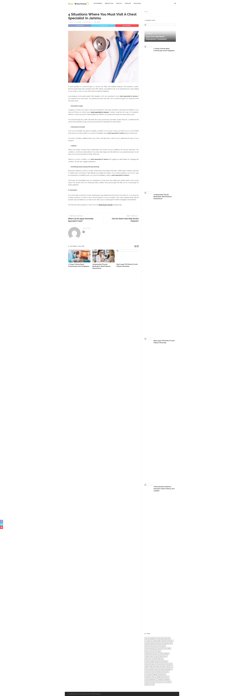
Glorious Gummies (150, 651)
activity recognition (150, 638)
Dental (150, 33)
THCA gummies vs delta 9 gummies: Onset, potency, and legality (164, 488)
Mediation (109, 3)
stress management (150, 679)
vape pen (147, 682)
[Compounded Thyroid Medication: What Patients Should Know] (103, 256)
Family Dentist (161, 646)
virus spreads (167, 682)
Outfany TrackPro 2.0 (167, 666)
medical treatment (158, 658)
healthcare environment (151, 653)
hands (158, 651)
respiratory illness (150, 676)
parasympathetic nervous (152, 669)
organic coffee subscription (152, 666)
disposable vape (167, 643)
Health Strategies (164, 653)
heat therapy (163, 656)
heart (156, 656)
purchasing (148, 674)
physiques (166, 671)
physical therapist (156, 671)
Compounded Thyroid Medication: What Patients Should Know (101, 266)
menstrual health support (152, 661)
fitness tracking (149, 648)
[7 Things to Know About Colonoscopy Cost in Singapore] (79, 256)
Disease (128, 3)
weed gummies (149, 684)
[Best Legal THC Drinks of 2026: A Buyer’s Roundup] (128, 256)
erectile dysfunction (150, 646)
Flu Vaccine (159, 648)
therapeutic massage (163, 679)
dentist (159, 643)
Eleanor (78, 22)
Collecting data (157, 640)
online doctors (160, 664)
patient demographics (166, 669)
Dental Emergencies (150, 643)
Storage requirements (163, 676)
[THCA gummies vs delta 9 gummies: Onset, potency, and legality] (148, 555)
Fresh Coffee (167, 648)
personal (147, 671)
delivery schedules (168, 640)
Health (119, 3)
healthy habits (149, 656)
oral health (169, 664)
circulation (148, 640)
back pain (167, 638)
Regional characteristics (159, 674)
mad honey (148, 658)
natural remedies (150, 664)
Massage (137, 3)
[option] (79, 258)
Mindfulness (164, 661)
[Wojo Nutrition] (78, 3)
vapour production (157, 682)
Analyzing (160, 638)
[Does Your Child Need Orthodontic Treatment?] (160, 32)
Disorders (98, 3)
